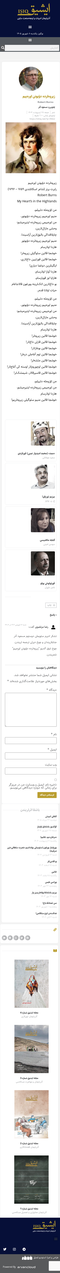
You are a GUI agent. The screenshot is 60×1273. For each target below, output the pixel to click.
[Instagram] (14, 1249)
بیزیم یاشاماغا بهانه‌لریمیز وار (44, 892)
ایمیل (52, 749)
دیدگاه (51, 689)
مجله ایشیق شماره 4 (29, 1013)
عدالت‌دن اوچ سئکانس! (46, 913)
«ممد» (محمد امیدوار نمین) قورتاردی (36, 454)
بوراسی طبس (51, 882)
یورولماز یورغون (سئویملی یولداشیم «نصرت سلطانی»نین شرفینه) (32, 849)
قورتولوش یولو (47, 583)
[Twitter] (5, 1249)
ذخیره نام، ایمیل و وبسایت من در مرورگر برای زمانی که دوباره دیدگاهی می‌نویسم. (33, 786)
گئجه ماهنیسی (47, 540)
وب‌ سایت (51, 764)
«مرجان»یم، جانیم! (48, 837)
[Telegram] (24, 1249)
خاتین (54, 872)
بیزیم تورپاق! (48, 497)
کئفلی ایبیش (51, 816)
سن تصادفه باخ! (50, 903)
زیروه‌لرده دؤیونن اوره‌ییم (39, 96)
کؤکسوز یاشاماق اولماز (47, 827)
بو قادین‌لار (52, 861)
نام (54, 734)
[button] (30, 26)
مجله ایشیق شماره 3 (29, 1078)
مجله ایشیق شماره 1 (29, 1209)
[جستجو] (3, 48)
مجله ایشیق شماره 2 (29, 1143)
